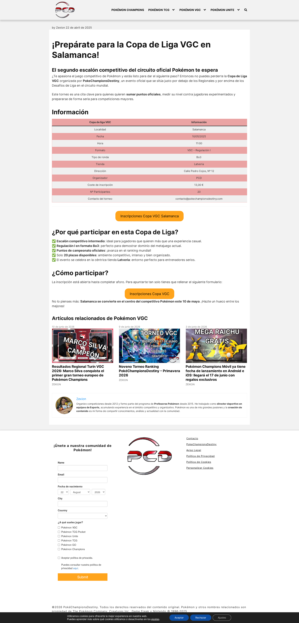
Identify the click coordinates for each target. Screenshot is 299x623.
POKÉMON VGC (190, 10)
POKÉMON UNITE (222, 10)
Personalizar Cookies (199, 467)
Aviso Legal (193, 450)
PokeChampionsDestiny (201, 444)
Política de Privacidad (200, 456)
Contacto (192, 438)
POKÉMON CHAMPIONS (127, 10)
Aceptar (179, 617)
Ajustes (222, 617)
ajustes (155, 619)
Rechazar (200, 617)
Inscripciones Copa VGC (149, 294)
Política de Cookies (198, 461)
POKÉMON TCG (158, 10)
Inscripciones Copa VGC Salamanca (149, 216)
